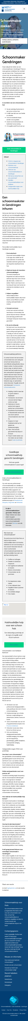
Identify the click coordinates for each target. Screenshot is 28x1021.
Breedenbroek (18, 500)
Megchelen (11, 502)
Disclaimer (15, 1010)
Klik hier (15, 523)
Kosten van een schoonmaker (13, 965)
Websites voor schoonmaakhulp (13, 166)
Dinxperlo (5, 502)
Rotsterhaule (8, 982)
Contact (3, 1010)
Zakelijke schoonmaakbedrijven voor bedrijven (15, 182)
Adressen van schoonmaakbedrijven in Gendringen (15, 171)
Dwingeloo (8, 985)
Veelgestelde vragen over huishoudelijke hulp (15, 187)
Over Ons (9, 1010)
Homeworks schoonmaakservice (12, 386)
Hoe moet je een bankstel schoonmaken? (12, 961)
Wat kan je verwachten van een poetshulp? (15, 177)
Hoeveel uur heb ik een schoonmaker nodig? (11, 969)
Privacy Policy (23, 1010)
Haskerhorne (8, 979)
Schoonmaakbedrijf (6, 1007)
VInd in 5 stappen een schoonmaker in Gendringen (16, 162)
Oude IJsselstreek (17, 440)
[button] (14, 150)
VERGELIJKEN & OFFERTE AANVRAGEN (10, 41)
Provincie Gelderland (12, 726)
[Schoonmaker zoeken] (8, 9)
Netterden (19, 502)
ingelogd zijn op (11, 888)
